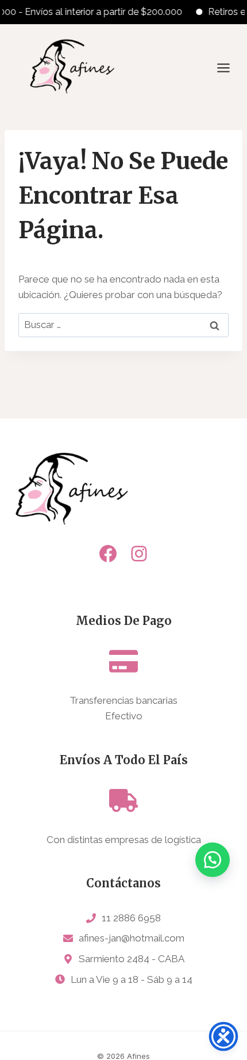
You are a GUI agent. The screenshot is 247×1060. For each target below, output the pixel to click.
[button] (212, 859)
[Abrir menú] (229, 67)
